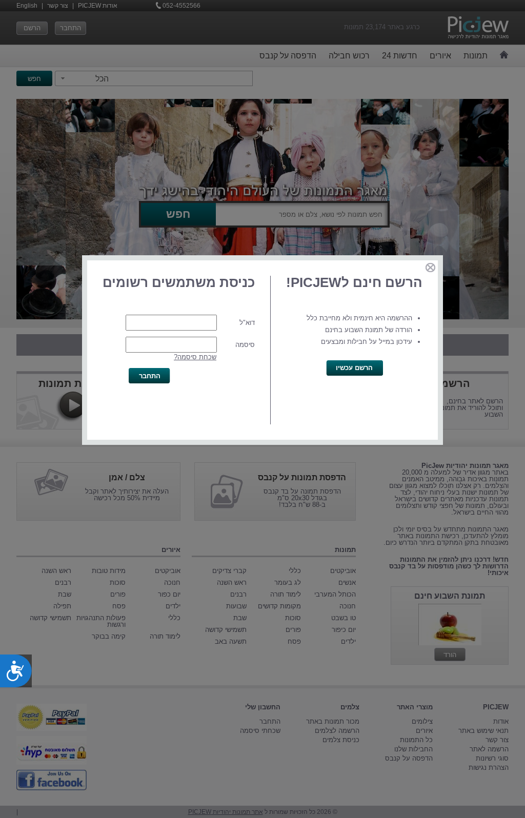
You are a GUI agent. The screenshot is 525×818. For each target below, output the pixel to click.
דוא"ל (247, 322)
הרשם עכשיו (354, 368)
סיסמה (245, 344)
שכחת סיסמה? (195, 357)
